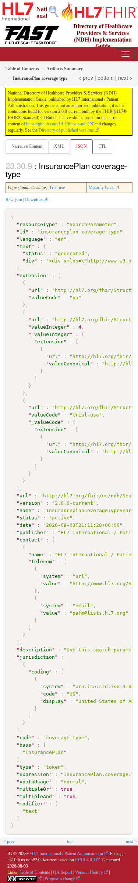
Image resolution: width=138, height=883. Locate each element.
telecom (41, 561)
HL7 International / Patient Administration (66, 853)
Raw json (14, 199)
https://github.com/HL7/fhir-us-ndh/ (57, 123)
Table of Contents (35, 872)
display (53, 701)
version (30, 503)
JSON (81, 146)
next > (125, 77)
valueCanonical (69, 364)
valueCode (44, 297)
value (50, 583)
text (25, 246)
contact (30, 540)
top (69, 841)
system (52, 576)
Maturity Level (101, 187)
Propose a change (60, 878)
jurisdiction (37, 657)
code (49, 694)
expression (34, 774)
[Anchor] (25, 173)
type (25, 767)
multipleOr (34, 789)
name (25, 510)
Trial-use (57, 187)
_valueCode (46, 422)
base (25, 745)
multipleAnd (36, 796)
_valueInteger (50, 334)
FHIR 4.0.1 (85, 859)
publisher (33, 532)
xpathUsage (34, 781)
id (22, 232)
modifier (31, 804)
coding (40, 672)
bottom (106, 77)
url (35, 290)
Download (34, 199)
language (31, 239)
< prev (85, 77)
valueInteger (49, 327)
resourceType (37, 224)
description (36, 650)
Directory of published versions (66, 130)
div (29, 261)
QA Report (62, 872)
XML (59, 146)
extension (33, 275)
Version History (89, 872)
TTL (102, 146)
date (25, 525)
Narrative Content (26, 146)
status (34, 253)
